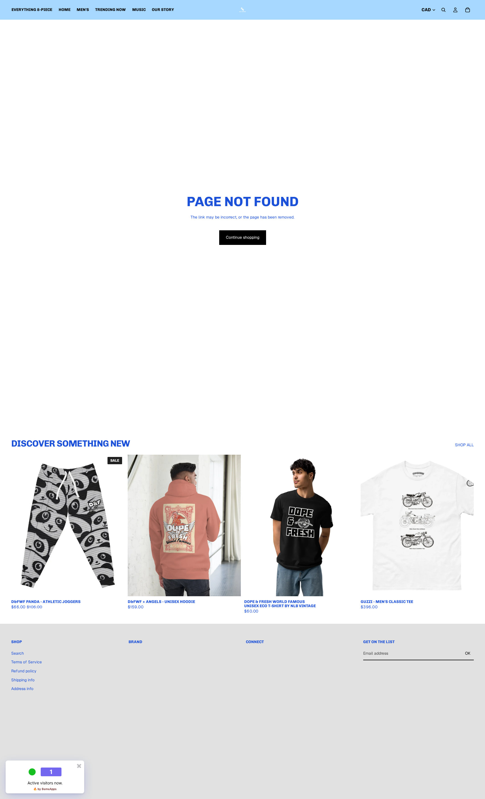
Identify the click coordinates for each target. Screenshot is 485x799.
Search (17, 653)
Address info (22, 688)
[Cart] (467, 10)
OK (467, 653)
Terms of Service (26, 661)
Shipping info (23, 679)
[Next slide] (115, 525)
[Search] (443, 10)
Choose (120, 587)
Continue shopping (242, 237)
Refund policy (23, 670)
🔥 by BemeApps (44, 789)
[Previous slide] (19, 525)
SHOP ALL (464, 444)
